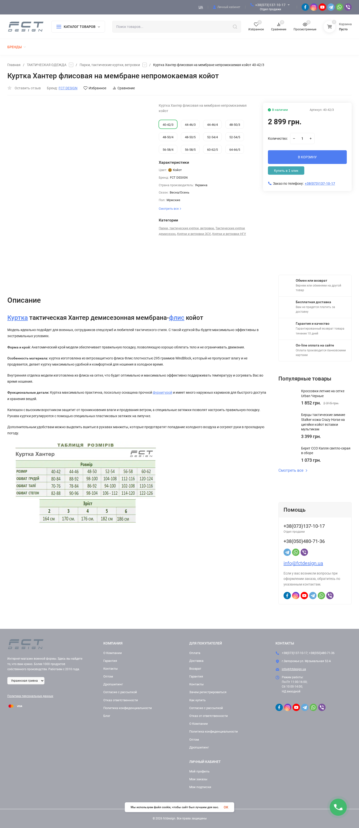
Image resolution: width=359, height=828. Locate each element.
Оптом (108, 676)
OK (226, 807)
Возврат (195, 668)
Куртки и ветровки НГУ (229, 234)
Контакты (110, 668)
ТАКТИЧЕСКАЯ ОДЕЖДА (46, 65)
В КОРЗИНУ (307, 157)
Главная (14, 65)
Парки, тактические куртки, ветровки (110, 65)
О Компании (112, 653)
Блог (106, 716)
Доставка (196, 661)
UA (201, 7)
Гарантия (110, 661)
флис (176, 317)
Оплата (194, 653)
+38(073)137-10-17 (270, 5)
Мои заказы (198, 779)
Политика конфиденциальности (127, 708)
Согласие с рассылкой (120, 692)
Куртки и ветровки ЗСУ (194, 234)
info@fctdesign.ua (303, 563)
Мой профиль (199, 771)
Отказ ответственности (120, 700)
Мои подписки (200, 787)
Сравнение (126, 88)
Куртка (17, 317)
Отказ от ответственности (208, 716)
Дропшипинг (113, 684)
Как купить (197, 700)
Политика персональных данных (30, 696)
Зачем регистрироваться (207, 692)
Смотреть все (290, 470)
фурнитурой (162, 392)
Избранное (97, 88)
